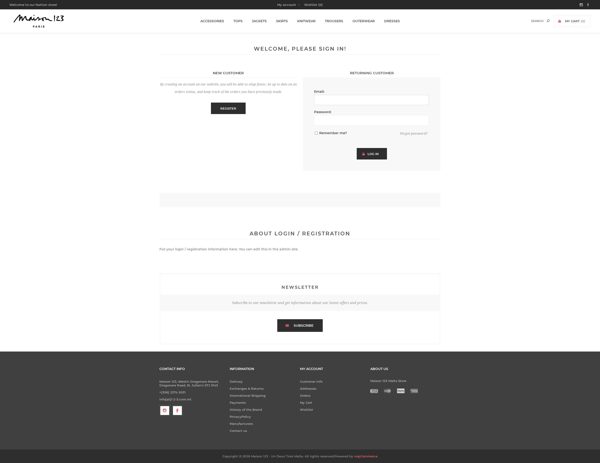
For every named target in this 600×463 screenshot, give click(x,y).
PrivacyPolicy (240, 417)
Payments (238, 402)
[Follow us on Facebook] (177, 410)
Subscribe (303, 325)
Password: (322, 112)
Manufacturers (241, 424)
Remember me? (333, 133)
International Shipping (248, 395)
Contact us (238, 431)
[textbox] (532, 21)
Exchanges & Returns (247, 388)
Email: (319, 91)
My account (286, 5)
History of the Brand (246, 409)
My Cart (306, 402)
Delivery (236, 381)
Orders (305, 395)
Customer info (311, 381)
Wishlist (306, 409)
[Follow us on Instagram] (164, 410)
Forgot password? (414, 133)
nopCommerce (366, 456)
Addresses (308, 388)
